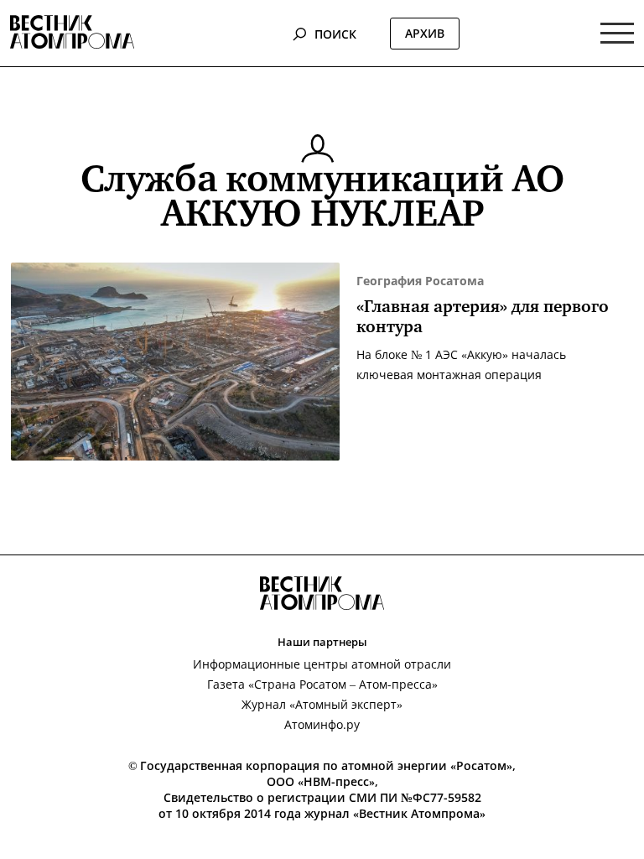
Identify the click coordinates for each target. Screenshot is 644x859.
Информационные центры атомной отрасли (322, 664)
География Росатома (420, 281)
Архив (424, 33)
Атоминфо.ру (322, 724)
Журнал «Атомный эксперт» (322, 704)
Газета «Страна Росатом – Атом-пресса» (322, 684)
